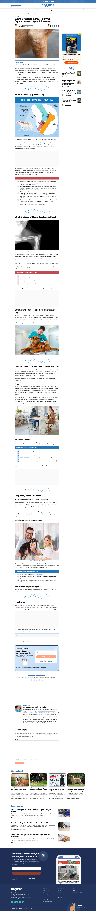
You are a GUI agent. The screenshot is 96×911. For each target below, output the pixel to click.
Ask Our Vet (63, 10)
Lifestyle (51, 10)
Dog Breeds (57, 10)
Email (39, 754)
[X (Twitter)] (16, 6)
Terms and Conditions (77, 892)
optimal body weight (37, 574)
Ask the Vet (17, 16)
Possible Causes (42, 64)
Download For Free (72, 62)
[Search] (84, 10)
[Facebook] (12, 6)
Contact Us (59, 890)
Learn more (64, 13)
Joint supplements (24, 457)
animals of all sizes (40, 714)
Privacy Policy (32, 878)
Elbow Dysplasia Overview (21, 64)
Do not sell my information (78, 894)
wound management (36, 716)
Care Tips (49, 64)
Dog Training (44, 10)
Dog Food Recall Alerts (47, 901)
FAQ (54, 64)
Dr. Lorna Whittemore (28, 25)
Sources (20, 635)
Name (16, 754)
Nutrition (37, 10)
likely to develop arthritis (40, 513)
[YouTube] (18, 6)
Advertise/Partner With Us (63, 894)
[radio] (31, 680)
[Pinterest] (20, 6)
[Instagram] (14, 6)
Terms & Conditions (31, 667)
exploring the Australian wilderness (46, 711)
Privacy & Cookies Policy (41, 667)
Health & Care (30, 10)
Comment (17, 739)
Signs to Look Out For (32, 64)
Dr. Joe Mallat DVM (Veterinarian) (26, 24)
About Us (59, 892)
